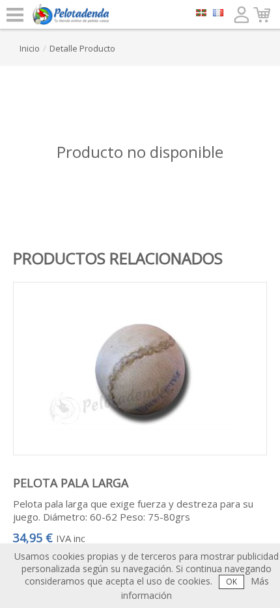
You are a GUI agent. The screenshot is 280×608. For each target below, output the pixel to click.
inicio (30, 48)
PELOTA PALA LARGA (70, 483)
